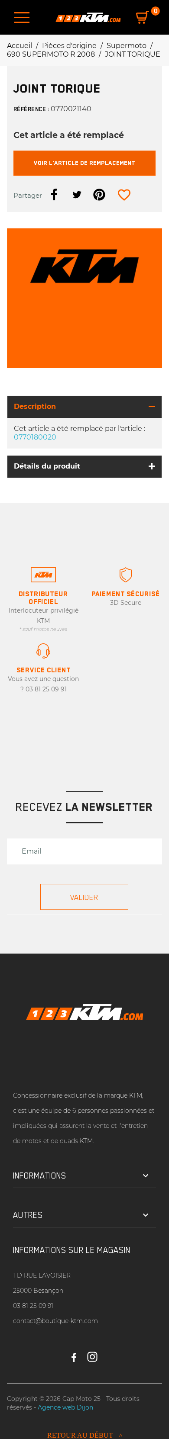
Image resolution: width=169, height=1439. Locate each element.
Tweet (76, 194)
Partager (54, 194)
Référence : (31, 109)
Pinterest (99, 194)
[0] (142, 17)
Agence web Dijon (65, 1407)
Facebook (74, 1353)
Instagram (92, 1353)
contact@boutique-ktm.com (55, 1321)
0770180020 (35, 437)
